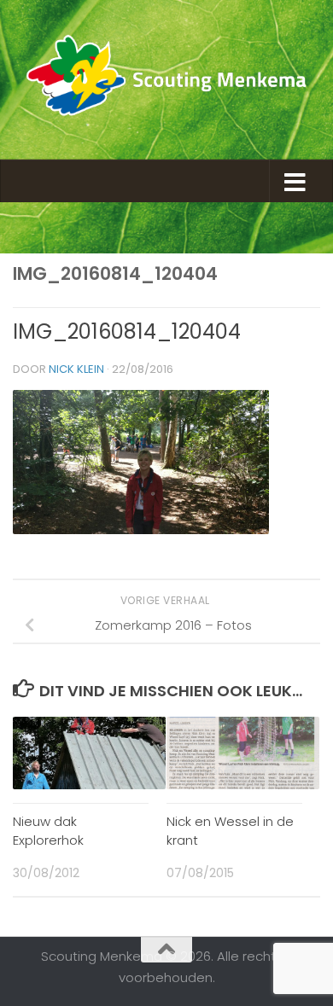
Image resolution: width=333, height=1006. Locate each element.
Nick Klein (76, 369)
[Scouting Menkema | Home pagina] (166, 79)
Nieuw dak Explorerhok (48, 831)
